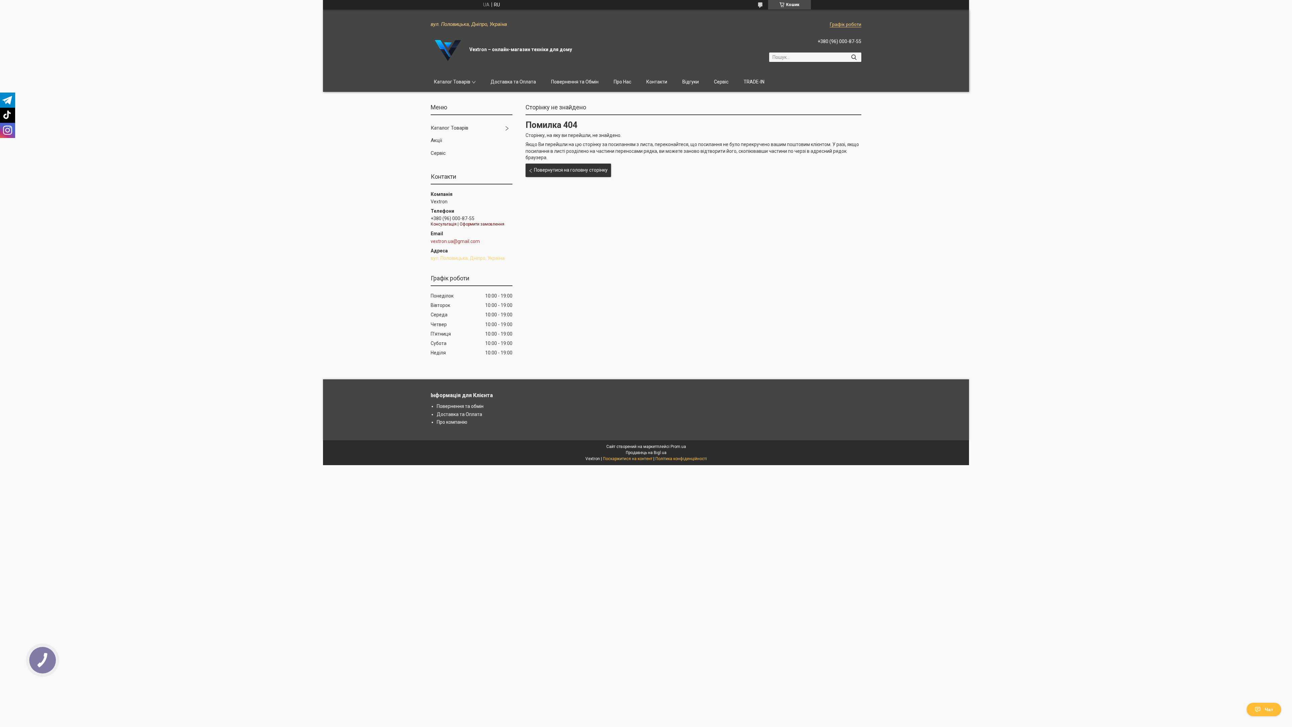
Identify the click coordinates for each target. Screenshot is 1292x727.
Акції (436, 140)
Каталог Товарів (452, 81)
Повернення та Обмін (575, 81)
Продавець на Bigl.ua (646, 452)
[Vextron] (447, 50)
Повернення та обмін (460, 406)
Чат (1269, 709)
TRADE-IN (754, 81)
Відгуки (690, 81)
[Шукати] (853, 57)
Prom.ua (678, 446)
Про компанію (452, 422)
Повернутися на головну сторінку (571, 170)
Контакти (656, 81)
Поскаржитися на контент (627, 458)
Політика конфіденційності (681, 458)
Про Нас (622, 81)
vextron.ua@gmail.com (455, 241)
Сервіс (721, 81)
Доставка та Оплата (513, 81)
